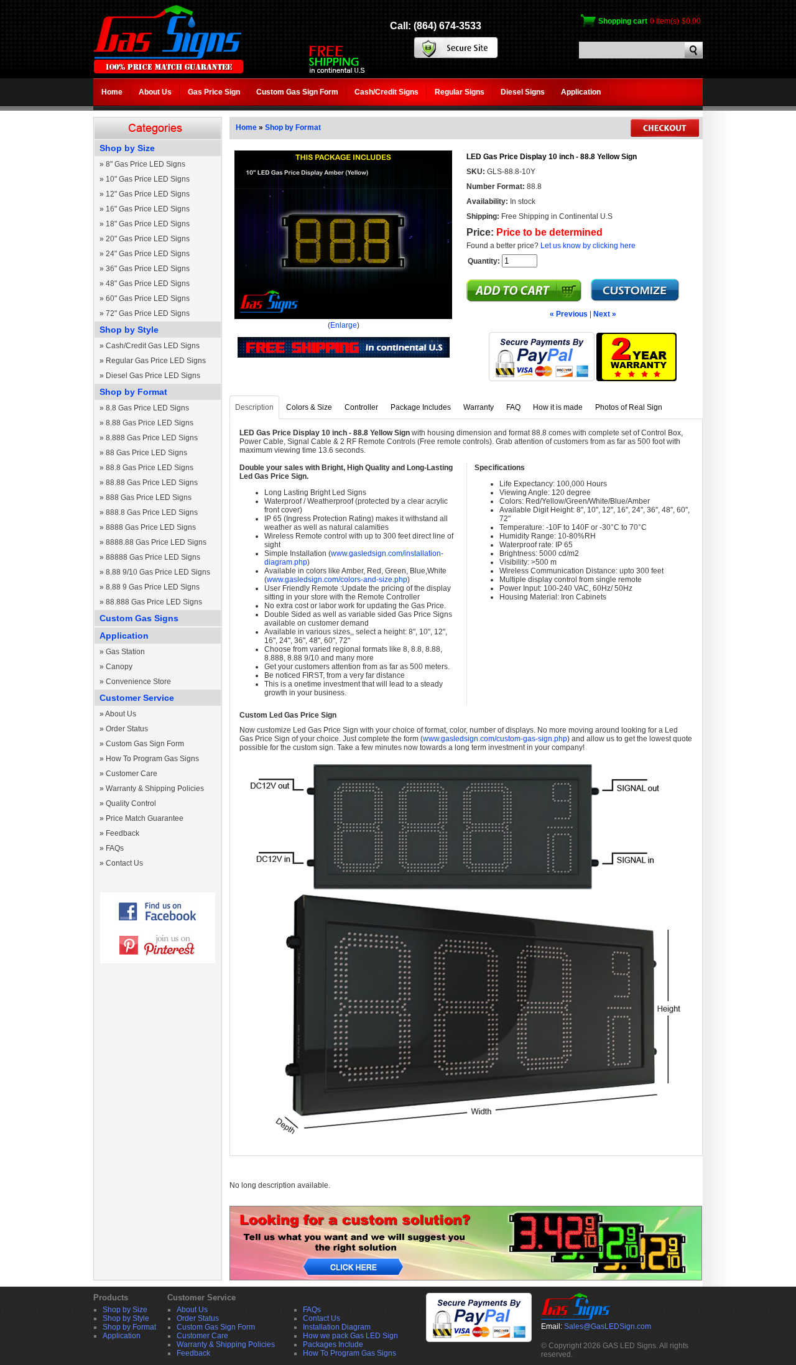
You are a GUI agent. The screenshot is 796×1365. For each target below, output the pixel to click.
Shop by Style (129, 330)
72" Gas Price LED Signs (148, 313)
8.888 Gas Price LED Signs (152, 437)
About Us (155, 92)
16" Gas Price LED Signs (148, 209)
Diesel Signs (523, 92)
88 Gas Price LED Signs (146, 452)
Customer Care (131, 773)
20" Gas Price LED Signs (148, 238)
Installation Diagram (337, 1327)
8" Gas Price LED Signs (145, 164)
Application (581, 92)
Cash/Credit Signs (386, 92)
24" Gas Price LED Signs (148, 253)
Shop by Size (127, 148)
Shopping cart (622, 21)
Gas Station (125, 651)
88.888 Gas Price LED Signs (154, 602)
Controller (361, 407)
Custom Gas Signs (139, 618)
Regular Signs (459, 92)
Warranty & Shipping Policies (155, 788)
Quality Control (131, 803)
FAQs (115, 848)
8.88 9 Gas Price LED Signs (153, 587)
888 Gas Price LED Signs (149, 497)
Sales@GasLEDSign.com (607, 1326)
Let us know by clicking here (588, 245)
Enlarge (343, 325)
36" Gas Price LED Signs (148, 268)
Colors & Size (309, 407)
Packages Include (333, 1344)
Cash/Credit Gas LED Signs (153, 345)
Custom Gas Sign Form (297, 92)
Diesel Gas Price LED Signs (153, 375)
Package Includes (421, 407)
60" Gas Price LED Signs (148, 298)
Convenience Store (138, 681)
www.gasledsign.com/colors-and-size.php (337, 579)
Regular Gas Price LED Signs (156, 360)
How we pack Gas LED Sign (350, 1335)
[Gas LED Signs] (168, 71)
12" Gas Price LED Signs (148, 194)
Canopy (119, 666)
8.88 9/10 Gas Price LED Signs (158, 572)
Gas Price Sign (214, 92)
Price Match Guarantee (144, 818)
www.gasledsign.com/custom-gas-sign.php (495, 738)
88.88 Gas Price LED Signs (152, 482)
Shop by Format (133, 392)
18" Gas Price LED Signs (148, 224)
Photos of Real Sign (628, 407)
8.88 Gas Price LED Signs (149, 423)
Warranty (478, 407)
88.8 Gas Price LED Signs (149, 467)
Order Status (127, 728)
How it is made (558, 407)
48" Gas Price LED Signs (148, 283)
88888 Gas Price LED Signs (153, 557)
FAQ (513, 407)
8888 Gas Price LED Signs (151, 527)
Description (254, 407)
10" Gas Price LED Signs (148, 179)
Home (112, 92)
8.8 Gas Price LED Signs (147, 408)
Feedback (122, 833)
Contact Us (124, 863)
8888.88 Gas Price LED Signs (156, 542)
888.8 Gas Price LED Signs (152, 512)
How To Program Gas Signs (152, 758)
